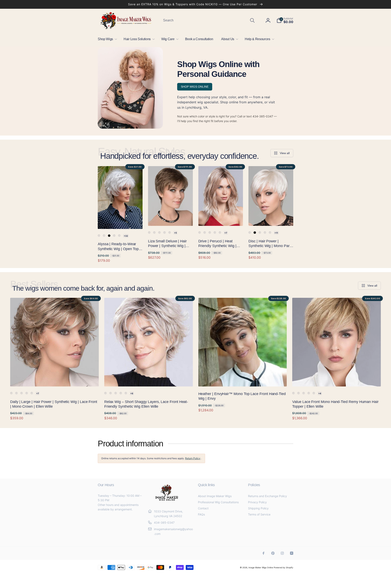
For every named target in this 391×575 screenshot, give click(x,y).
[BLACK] (255, 232)
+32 (126, 236)
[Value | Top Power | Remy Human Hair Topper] (293, 393)
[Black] (109, 235)
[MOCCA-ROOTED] (159, 232)
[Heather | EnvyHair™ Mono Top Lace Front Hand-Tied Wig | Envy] (242, 378)
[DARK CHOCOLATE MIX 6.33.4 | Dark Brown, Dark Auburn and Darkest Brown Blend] (303, 393)
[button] (107, 39)
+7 (225, 233)
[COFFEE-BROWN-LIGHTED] (265, 232)
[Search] (252, 20)
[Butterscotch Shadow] (114, 235)
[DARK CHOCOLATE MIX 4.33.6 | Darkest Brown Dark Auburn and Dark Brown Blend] (121, 393)
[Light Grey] (99, 235)
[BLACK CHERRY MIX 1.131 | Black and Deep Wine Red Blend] (110, 393)
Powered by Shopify (283, 567)
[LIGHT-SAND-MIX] (169, 232)
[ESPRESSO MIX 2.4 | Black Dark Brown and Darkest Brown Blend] (115, 393)
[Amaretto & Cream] (104, 235)
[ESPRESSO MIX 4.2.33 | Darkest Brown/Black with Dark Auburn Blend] (16, 393)
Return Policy (192, 458)
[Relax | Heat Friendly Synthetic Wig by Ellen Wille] (105, 393)
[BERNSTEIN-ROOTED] (220, 232)
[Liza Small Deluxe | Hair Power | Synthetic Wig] (149, 232)
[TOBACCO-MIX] (270, 232)
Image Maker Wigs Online (260, 567)
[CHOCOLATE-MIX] (154, 232)
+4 (319, 393)
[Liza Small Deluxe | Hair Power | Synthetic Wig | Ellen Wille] (170, 218)
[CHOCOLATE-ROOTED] (215, 232)
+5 (175, 233)
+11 (276, 233)
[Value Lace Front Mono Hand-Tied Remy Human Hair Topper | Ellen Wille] (336, 378)
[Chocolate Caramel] (119, 235)
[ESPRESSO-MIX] (204, 232)
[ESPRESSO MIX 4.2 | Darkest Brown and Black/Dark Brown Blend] (298, 393)
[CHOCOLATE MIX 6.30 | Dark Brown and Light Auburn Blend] (309, 393)
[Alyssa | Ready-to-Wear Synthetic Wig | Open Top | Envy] (120, 221)
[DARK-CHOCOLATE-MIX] (210, 232)
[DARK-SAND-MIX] (164, 232)
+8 (131, 393)
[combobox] (208, 20)
